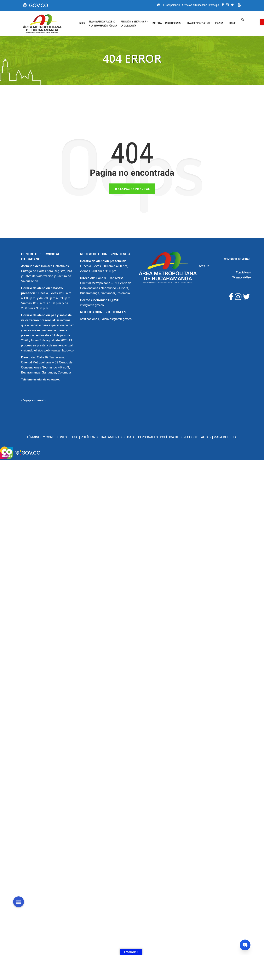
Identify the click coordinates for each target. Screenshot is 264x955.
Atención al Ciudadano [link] (194, 5)
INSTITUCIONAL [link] (173, 23)
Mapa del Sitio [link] (226, 437)
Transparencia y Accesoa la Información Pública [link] (103, 23)
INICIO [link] (82, 23)
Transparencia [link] (172, 5)
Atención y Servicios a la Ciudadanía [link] (133, 23)
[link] (262, 22)
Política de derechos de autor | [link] (186, 437)
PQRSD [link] (232, 23)
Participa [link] (214, 5)
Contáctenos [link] (243, 272)
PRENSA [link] (219, 23)
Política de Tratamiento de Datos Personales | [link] (120, 437)
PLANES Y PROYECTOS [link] (198, 23)
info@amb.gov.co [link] (92, 305)
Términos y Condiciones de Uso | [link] (54, 437)
